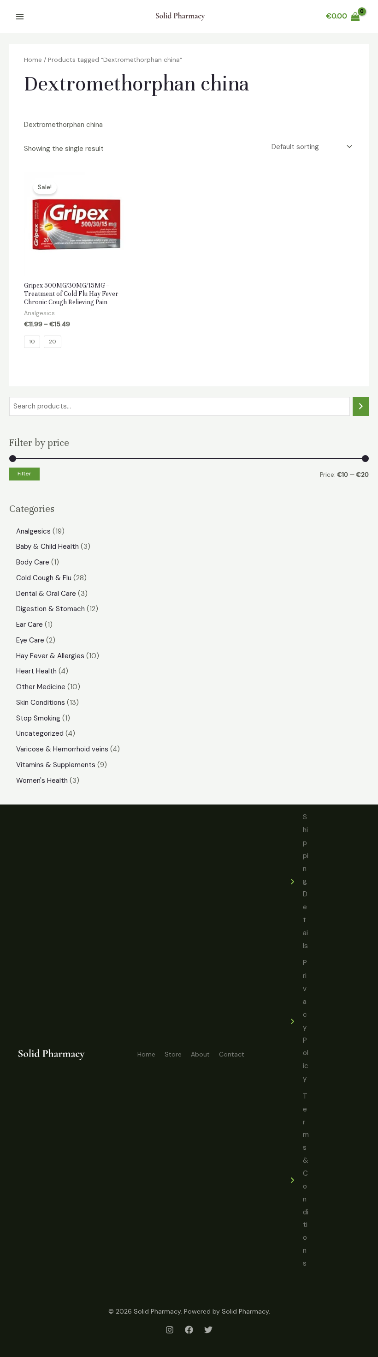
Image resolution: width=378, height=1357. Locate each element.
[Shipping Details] (299, 881)
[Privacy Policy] (299, 1021)
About (200, 1054)
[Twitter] (208, 1330)
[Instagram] (169, 1330)
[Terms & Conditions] (299, 1180)
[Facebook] (189, 1330)
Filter (24, 473)
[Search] (361, 406)
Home (33, 59)
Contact (231, 1054)
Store (173, 1054)
